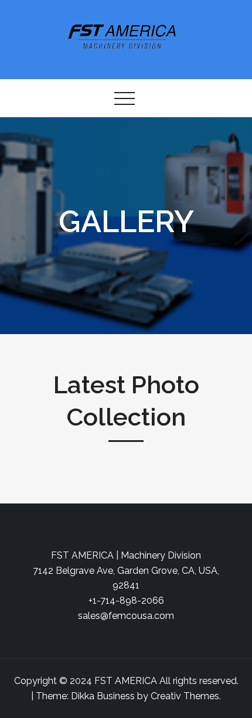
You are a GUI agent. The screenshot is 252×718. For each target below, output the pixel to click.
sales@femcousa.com (126, 615)
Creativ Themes (185, 696)
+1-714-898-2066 (126, 600)
